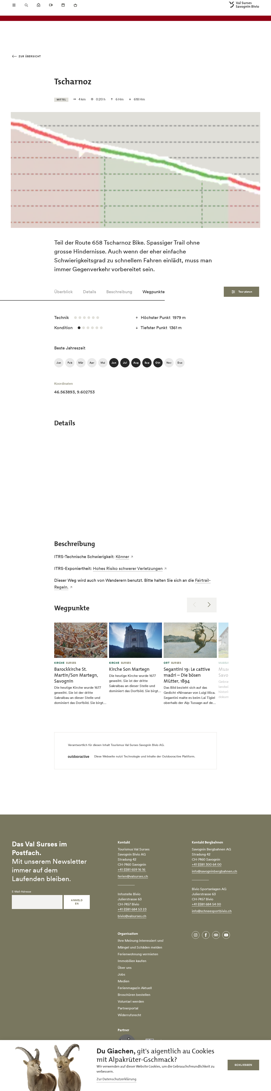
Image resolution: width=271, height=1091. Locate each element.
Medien (123, 981)
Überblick (63, 291)
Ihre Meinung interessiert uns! (140, 940)
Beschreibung (119, 291)
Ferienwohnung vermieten (138, 954)
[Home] (244, 5)
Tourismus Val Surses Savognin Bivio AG (137, 745)
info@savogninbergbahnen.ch (214, 871)
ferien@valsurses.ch (133, 876)
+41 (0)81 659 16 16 (132, 869)
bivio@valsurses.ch (132, 916)
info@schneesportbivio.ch (212, 911)
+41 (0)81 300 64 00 (206, 864)
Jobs (121, 974)
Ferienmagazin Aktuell (135, 988)
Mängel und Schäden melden (140, 947)
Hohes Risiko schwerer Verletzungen (128, 568)
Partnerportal (128, 1008)
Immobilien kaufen (132, 961)
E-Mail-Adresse (21, 891)
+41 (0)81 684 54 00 (206, 904)
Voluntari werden (131, 1001)
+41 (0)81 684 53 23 (132, 909)
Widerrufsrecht (129, 1015)
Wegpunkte (153, 291)
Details (89, 291)
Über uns (124, 967)
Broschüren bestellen (134, 994)
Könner (122, 556)
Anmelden (77, 902)
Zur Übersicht (29, 56)
